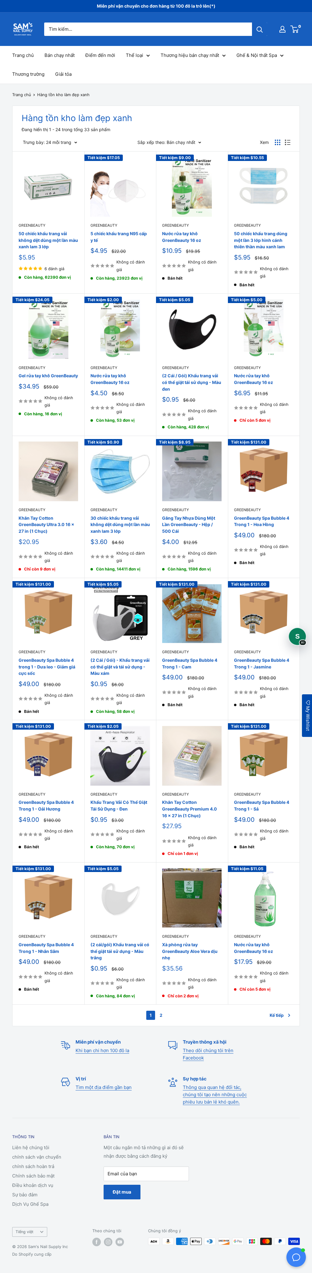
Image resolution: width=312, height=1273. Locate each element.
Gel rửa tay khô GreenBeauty (48, 375)
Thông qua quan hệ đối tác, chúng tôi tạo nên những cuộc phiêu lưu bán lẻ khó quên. (215, 1094)
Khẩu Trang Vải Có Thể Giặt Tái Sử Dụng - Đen (118, 805)
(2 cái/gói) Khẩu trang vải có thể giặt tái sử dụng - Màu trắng (119, 951)
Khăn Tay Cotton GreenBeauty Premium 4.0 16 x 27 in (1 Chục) (189, 809)
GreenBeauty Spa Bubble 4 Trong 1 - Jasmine (261, 663)
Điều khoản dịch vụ (32, 1185)
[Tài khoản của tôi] (282, 29)
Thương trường (28, 74)
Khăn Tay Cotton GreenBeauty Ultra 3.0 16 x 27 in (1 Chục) (46, 524)
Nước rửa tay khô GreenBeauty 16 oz (181, 237)
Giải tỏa (63, 74)
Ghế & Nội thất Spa (256, 55)
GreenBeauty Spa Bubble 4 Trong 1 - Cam (189, 663)
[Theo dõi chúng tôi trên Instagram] (108, 1242)
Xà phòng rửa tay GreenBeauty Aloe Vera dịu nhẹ (190, 951)
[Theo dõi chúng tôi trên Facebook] (96, 1242)
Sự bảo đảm (24, 1195)
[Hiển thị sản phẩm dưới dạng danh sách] (287, 142)
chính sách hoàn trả (33, 1166)
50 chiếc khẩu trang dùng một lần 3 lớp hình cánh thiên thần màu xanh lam (260, 240)
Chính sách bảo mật (33, 1176)
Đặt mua (122, 1192)
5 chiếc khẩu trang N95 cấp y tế (118, 237)
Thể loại (134, 55)
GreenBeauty (32, 225)
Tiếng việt (25, 1231)
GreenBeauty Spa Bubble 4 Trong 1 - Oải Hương (46, 805)
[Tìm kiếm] (259, 29)
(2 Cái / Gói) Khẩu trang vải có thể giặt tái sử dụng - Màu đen (191, 382)
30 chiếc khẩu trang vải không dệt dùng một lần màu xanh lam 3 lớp (120, 524)
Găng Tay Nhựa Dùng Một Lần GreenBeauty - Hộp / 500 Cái (188, 524)
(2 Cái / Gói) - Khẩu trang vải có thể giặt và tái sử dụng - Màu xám (120, 666)
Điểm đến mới (100, 55)
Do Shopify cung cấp (31, 1254)
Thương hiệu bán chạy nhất (190, 55)
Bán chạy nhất (59, 55)
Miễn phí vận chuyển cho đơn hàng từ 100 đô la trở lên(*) (156, 6)
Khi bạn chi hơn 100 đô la (102, 1050)
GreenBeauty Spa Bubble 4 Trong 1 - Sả (261, 805)
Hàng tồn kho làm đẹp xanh (63, 94)
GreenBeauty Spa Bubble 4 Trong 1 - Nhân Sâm (46, 948)
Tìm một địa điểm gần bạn (104, 1087)
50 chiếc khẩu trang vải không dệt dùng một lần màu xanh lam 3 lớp (48, 240)
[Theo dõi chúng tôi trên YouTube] (119, 1242)
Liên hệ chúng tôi (30, 1147)
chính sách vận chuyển (36, 1157)
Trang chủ (23, 55)
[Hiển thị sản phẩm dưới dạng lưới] (277, 142)
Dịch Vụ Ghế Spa (30, 1204)
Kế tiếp (277, 1015)
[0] (295, 29)
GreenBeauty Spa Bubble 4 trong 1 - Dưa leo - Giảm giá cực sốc (47, 666)
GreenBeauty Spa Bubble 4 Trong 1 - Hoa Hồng (261, 521)
